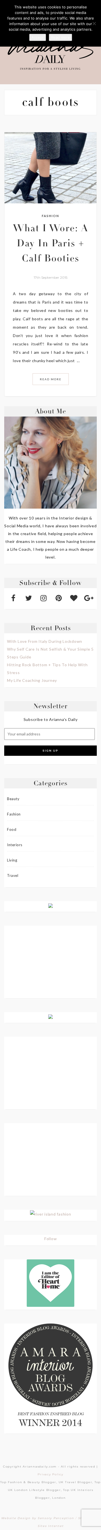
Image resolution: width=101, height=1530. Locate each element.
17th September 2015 (50, 277)
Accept (37, 37)
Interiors (14, 845)
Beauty (13, 799)
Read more (60, 37)
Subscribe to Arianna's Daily (51, 719)
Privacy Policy (50, 1474)
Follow (50, 1238)
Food (11, 829)
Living (12, 860)
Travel (12, 875)
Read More (50, 379)
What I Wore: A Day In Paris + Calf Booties (50, 244)
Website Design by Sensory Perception (37, 1518)
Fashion (50, 216)
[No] (94, 23)
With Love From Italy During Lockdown (44, 641)
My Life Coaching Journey (32, 680)
